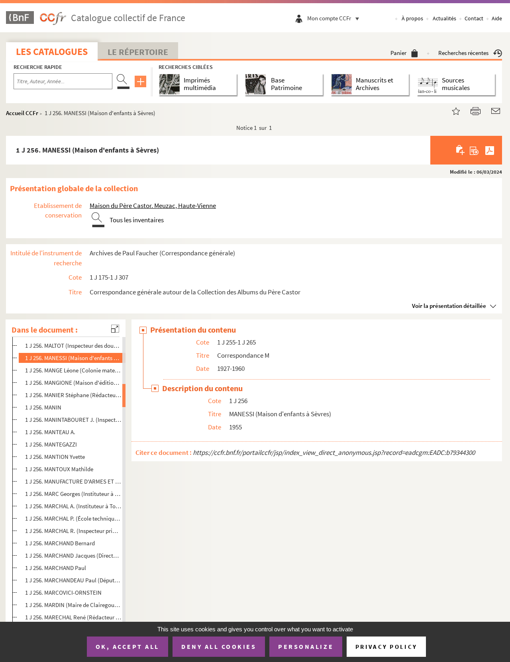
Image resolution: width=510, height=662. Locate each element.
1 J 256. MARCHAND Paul (55, 568)
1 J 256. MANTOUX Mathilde (59, 469)
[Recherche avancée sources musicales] (429, 84)
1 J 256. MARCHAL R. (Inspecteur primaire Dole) (73, 531)
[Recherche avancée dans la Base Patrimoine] (257, 84)
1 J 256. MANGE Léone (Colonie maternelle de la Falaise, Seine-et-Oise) (73, 370)
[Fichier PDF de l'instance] (489, 150)
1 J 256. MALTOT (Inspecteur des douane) (73, 345)
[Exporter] (474, 150)
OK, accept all (127, 646)
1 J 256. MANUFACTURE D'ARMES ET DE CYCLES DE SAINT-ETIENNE (73, 481)
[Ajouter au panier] (461, 150)
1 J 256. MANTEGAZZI (51, 444)
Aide (497, 18)
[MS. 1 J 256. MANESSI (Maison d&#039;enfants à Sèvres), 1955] (451, 110)
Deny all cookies (218, 646)
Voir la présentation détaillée (449, 305)
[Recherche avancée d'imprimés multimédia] (171, 84)
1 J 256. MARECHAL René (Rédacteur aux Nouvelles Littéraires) (73, 617)
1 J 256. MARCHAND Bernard (60, 543)
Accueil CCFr (22, 113)
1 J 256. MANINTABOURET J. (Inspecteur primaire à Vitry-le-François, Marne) (73, 419)
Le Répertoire (138, 51)
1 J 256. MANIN (43, 407)
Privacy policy (386, 646)
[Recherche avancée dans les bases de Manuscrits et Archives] (343, 84)
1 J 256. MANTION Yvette (55, 456)
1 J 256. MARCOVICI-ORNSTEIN (63, 592)
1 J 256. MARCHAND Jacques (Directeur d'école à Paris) (73, 555)
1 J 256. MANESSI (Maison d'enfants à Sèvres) (73, 358)
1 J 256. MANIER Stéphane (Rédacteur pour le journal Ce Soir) (73, 395)
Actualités (444, 18)
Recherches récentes (463, 53)
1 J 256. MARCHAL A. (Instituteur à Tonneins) (73, 506)
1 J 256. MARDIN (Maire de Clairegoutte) (73, 605)
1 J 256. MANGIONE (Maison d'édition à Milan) (73, 382)
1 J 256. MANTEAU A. (50, 432)
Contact (474, 18)
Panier (398, 53)
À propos (412, 18)
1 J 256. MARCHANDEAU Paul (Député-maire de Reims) (73, 580)
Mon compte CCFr (329, 18)
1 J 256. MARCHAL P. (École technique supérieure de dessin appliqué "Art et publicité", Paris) (73, 518)
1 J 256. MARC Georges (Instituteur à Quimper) (73, 493)
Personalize (305, 646)
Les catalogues (52, 51)
